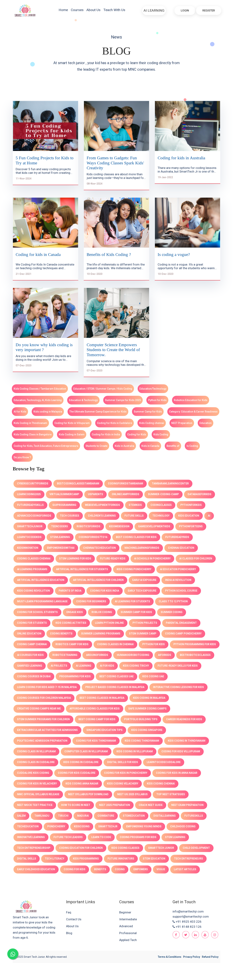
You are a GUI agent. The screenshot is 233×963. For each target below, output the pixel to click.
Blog (69, 933)
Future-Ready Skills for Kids (178, 665)
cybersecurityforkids (32, 483)
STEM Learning (175, 837)
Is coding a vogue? (174, 254)
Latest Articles (185, 869)
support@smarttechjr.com (191, 916)
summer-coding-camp (163, 494)
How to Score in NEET (75, 805)
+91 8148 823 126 (189, 926)
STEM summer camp (142, 633)
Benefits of (173, 445)
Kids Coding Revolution (33, 590)
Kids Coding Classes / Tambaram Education (40, 388)
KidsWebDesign (119, 526)
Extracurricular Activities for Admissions (47, 730)
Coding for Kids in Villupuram (72, 423)
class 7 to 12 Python (173, 601)
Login (185, 10)
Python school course (181, 590)
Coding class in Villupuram (36, 751)
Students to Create (96, 445)
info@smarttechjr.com (188, 911)
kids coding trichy (136, 665)
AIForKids (164, 655)
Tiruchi (63, 815)
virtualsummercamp (64, 494)
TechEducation (28, 826)
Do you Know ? (22, 457)
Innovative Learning (31, 837)
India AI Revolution (178, 579)
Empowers (140, 869)
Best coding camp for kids (96, 719)
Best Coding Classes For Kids (136, 537)
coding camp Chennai (32, 644)
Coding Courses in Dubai (34, 676)
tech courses (69, 515)
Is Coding (192, 445)
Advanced (126, 926)
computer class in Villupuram (86, 751)
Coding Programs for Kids (138, 837)
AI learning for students (132, 601)
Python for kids (153, 644)
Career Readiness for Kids (184, 719)
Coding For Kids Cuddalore (76, 772)
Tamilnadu (41, 815)
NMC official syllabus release (38, 794)
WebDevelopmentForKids (102, 504)
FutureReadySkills (30, 504)
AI (209, 515)
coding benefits (61, 633)
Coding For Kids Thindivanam (96, 740)
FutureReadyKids (177, 537)
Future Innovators (121, 858)
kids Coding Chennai (161, 783)
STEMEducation (134, 815)
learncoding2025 (29, 494)
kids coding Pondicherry (134, 569)
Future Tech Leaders (68, 837)
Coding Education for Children (81, 847)
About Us (93, 10)
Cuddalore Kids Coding (33, 772)
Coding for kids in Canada (38, 254)
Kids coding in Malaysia (47, 411)
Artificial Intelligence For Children (98, 579)
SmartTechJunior (29, 526)
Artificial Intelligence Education (40, 579)
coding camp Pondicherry (183, 633)
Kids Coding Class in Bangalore (33, 434)
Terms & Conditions (169, 956)
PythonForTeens (191, 526)
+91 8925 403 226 (189, 921)
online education (29, 633)
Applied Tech (128, 940)
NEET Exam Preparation (187, 805)
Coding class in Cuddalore (36, 762)
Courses (77, 10)
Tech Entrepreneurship (33, 847)
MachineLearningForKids (142, 547)
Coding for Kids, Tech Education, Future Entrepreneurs (46, 445)
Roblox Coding (102, 612)
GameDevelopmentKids (154, 526)
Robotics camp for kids (72, 644)
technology (160, 515)
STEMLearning (60, 537)
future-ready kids (112, 558)
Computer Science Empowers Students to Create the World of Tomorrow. (113, 350)
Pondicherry (56, 826)
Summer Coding (171, 612)
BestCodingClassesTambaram (78, 483)
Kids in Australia (124, 445)
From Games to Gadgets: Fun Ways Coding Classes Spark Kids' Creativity (115, 163)
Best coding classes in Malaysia (102, 697)
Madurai (83, 815)
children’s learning (102, 515)
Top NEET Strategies (170, 794)
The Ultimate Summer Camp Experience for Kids (98, 411)
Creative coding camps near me (39, 708)
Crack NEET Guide (151, 805)
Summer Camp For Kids (136, 612)
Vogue (161, 869)
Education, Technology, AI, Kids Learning (38, 400)
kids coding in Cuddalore (80, 762)
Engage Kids (74, 612)
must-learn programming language (42, 601)
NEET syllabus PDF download (88, 794)
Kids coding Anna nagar (82, 783)
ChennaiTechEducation (99, 547)
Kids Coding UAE (153, 676)
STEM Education (154, 858)
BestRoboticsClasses (195, 655)
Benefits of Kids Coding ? (109, 254)
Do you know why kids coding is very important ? (44, 347)
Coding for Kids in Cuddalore (114, 423)
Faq (68, 912)
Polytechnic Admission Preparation (42, 740)
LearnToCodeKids (29, 537)
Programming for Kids (75, 676)
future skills (134, 515)
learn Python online (109, 622)
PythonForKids (191, 504)
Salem (21, 815)
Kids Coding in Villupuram (134, 751)
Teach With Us (114, 10)
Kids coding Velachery (122, 783)
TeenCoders (59, 526)
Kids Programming (86, 858)
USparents (95, 494)
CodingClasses (161, 504)
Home (63, 10)
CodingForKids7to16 (93, 537)
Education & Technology (83, 400)
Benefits (100, 869)
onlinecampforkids (125, 494)
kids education (188, 515)
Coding (120, 869)
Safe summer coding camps (147, 708)
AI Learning (154, 10)
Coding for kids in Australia (181, 158)
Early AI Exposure (144, 579)
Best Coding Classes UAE (116, 676)
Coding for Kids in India (106, 434)
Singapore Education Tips (104, 730)
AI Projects (59, 665)
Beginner (125, 912)
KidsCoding (82, 826)
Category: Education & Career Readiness (193, 411)
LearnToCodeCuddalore (164, 762)
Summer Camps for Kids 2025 (123, 400)
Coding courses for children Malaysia (44, 697)
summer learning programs (100, 633)
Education (206, 423)
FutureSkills (193, 815)
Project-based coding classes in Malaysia (114, 687)
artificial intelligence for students (82, 569)
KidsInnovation (27, 547)
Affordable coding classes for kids (95, 708)
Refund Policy (210, 956)
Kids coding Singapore (146, 730)
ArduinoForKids (97, 655)
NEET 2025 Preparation (114, 805)
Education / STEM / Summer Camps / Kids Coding (102, 388)
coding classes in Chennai (115, 644)
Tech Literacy (54, 858)
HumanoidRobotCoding (133, 655)
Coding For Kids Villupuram (180, 751)
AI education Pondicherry (178, 569)
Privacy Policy (191, 956)
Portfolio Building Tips (140, 719)
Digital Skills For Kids (122, 762)
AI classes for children (195, 558)
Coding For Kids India (104, 590)
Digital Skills (26, 858)
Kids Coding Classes (125, 847)
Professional (128, 933)
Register (208, 10)
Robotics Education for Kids (190, 400)
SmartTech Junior (161, 847)
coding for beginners (91, 601)
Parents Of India (70, 590)
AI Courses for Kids (30, 655)
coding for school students (37, 612)
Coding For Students (32, 622)
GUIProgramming (64, 504)
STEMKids (135, 504)
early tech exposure (142, 590)
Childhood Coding (183, 826)
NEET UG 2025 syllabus (132, 794)
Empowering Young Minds (143, 826)
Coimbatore (106, 815)
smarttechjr (107, 826)
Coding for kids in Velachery (37, 783)
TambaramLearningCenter (170, 483)
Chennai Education (181, 547)
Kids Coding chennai (151, 423)
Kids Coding (160, 434)
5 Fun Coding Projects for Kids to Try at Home (45, 160)
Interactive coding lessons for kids (178, 687)
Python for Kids (157, 400)
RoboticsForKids (88, 526)
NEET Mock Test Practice (34, 805)
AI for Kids (20, 411)
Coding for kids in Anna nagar (176, 772)
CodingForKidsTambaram (125, 483)
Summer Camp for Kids (148, 411)
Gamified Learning (29, 665)
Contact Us (73, 919)
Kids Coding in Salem (71, 434)
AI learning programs (32, 569)
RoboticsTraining (64, 655)
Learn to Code (101, 837)
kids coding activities (71, 622)
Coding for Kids (136, 434)
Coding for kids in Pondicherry (125, 772)
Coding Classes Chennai (33, 558)
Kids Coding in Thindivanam (30, 423)
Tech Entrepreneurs (188, 858)
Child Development (196, 847)
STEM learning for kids (75, 558)
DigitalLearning (164, 815)
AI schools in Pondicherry (152, 558)
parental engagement (181, 622)
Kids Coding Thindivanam (142, 740)
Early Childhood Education (36, 869)
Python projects (145, 622)
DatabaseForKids (199, 494)
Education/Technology (152, 388)
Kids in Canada (150, 445)
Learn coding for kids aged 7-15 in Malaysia (47, 687)
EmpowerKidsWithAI (60, 547)
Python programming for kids (194, 644)
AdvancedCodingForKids (34, 515)
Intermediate (128, 919)
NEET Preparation (181, 423)
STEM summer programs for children (43, 719)
